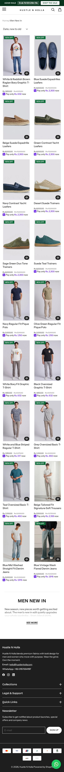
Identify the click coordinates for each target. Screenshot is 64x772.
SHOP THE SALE (50, 3)
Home (5, 20)
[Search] (53, 9)
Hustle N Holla (26, 766)
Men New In (16, 20)
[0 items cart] (60, 9)
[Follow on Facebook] (3, 674)
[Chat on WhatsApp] (56, 764)
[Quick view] (26, 73)
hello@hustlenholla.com (20, 664)
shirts (48, 615)
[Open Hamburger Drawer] (4, 10)
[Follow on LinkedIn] (13, 674)
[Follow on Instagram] (8, 674)
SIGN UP (54, 730)
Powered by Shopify (43, 766)
